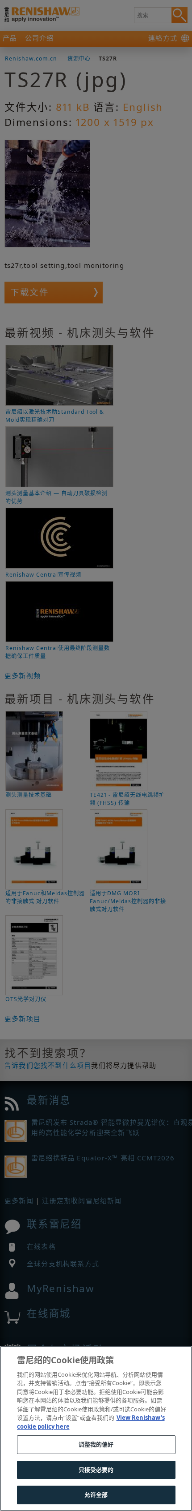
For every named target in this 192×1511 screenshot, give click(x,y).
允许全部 (96, 1495)
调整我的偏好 (96, 1444)
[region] (96, 1428)
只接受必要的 (96, 1470)
